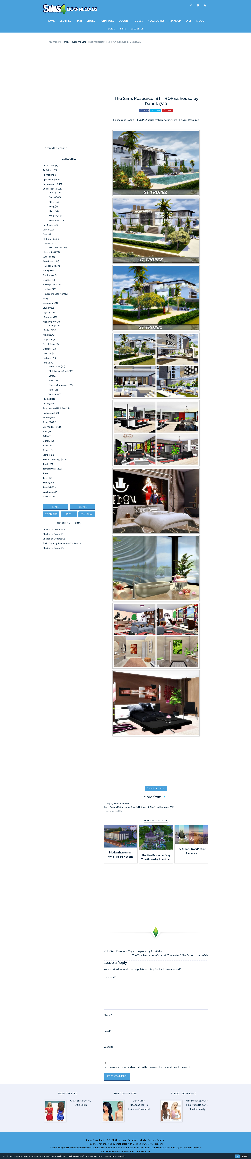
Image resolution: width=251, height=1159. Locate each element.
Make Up (47, 321)
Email (107, 1031)
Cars (45, 234)
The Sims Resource (159, 807)
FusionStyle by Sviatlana (55, 543)
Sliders (46, 450)
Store (45, 454)
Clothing (47, 238)
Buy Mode (48, 224)
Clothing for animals (59, 371)
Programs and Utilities (54, 408)
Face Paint (48, 261)
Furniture (47, 275)
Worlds (46, 496)
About (244, 1156)
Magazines (48, 317)
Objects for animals (58, 385)
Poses (46, 403)
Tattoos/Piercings (52, 459)
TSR (165, 797)
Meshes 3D (48, 330)
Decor (46, 243)
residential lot (135, 807)
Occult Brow (49, 344)
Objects (47, 339)
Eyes (45, 256)
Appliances (48, 179)
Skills (45, 436)
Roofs (51, 201)
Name (108, 1015)
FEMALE (82, 506)
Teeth (45, 464)
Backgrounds (49, 184)
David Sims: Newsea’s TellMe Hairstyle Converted (139, 1104)
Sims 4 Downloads (70, 9)
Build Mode (48, 188)
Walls (51, 215)
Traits (46, 482)
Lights (46, 312)
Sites (45, 431)
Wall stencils (55, 247)
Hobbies (47, 289)
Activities (47, 170)
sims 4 (146, 807)
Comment (110, 976)
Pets (45, 362)
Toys (51, 389)
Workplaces (49, 491)
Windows (53, 220)
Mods (46, 334)
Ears (51, 375)
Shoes (46, 422)
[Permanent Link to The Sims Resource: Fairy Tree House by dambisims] (156, 849)
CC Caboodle (143, 1151)
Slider (45, 445)
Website (108, 1046)
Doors (52, 192)
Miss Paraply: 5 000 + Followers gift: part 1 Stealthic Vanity (197, 1104)
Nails (51, 325)
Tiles (51, 211)
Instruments (49, 303)
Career (46, 229)
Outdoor (47, 348)
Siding (52, 206)
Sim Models (48, 426)
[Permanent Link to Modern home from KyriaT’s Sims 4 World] (120, 846)
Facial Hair (48, 265)
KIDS (68, 514)
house (124, 807)
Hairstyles (48, 284)
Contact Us (59, 529)
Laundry (47, 307)
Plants (46, 398)
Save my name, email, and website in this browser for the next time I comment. (147, 1067)
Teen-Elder (86, 514)
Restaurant (48, 412)
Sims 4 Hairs (124, 1151)
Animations (48, 174)
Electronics (48, 252)
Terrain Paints (50, 468)
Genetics (47, 279)
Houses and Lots (122, 803)
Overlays (47, 353)
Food (45, 270)
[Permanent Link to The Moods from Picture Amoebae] (191, 843)
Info (45, 298)
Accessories (49, 165)
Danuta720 (115, 807)
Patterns (47, 358)
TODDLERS (51, 514)
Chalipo (46, 529)
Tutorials (47, 487)
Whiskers (53, 394)
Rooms (46, 417)
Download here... (156, 788)
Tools (45, 473)
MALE (55, 506)
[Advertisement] (125, 69)
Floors (52, 197)
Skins (45, 440)
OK (237, 1156)
